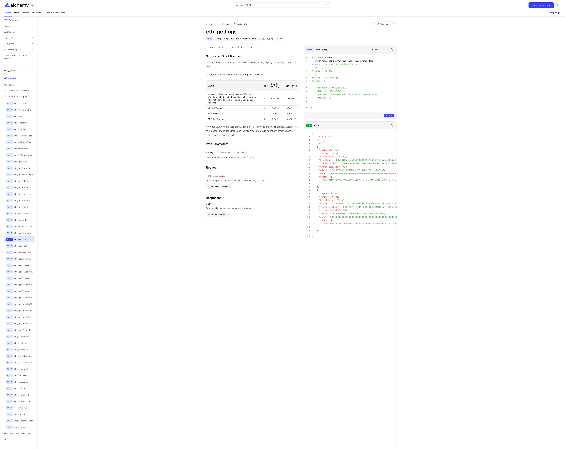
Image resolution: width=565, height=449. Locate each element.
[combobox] (18, 70)
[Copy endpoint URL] (272, 38)
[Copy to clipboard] (392, 49)
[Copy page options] (394, 23)
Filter (209, 176)
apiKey (209, 152)
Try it (390, 115)
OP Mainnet (211, 24)
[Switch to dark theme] (557, 5)
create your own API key (240, 157)
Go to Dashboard (541, 5)
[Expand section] (31, 439)
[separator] (37, 233)
